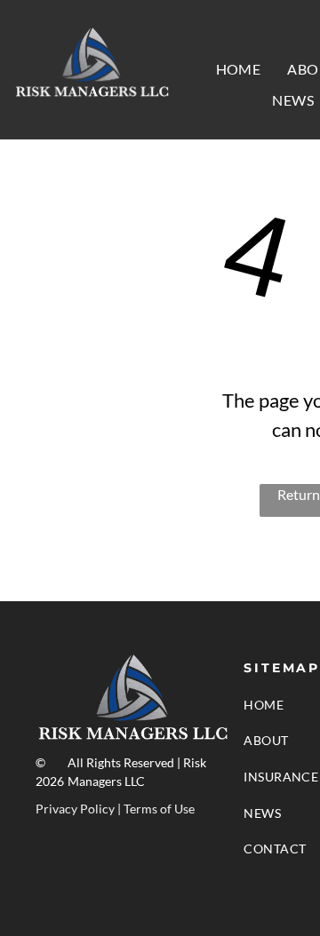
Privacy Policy (75, 808)
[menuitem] (239, 69)
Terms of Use (159, 808)
